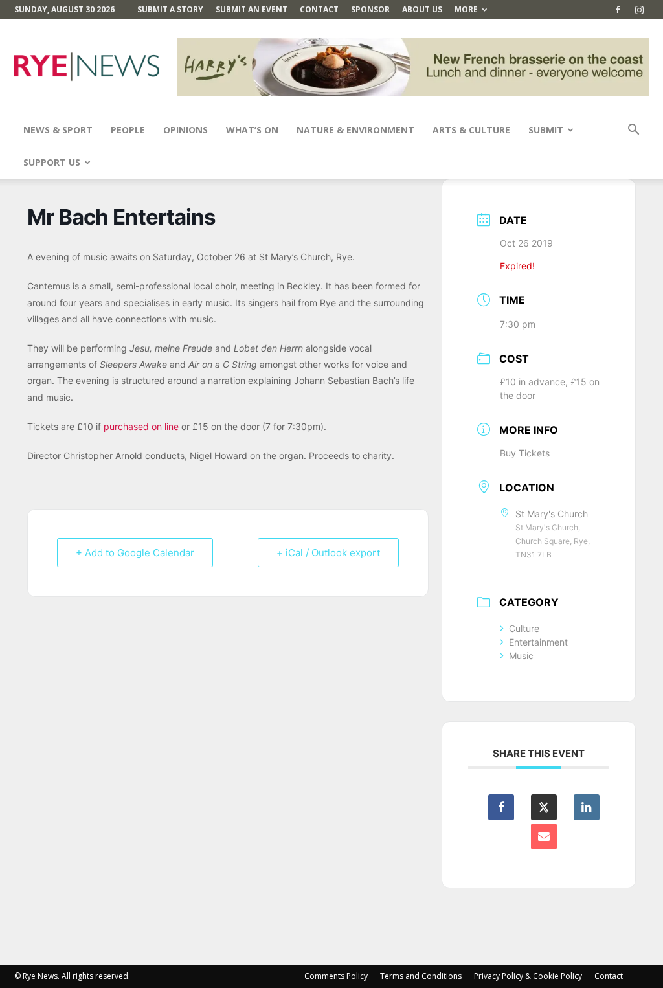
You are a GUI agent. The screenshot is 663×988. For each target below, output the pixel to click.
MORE (466, 9)
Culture (524, 628)
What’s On (252, 130)
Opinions (185, 130)
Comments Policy (336, 976)
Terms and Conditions (421, 976)
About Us (422, 9)
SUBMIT (545, 130)
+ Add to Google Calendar (135, 552)
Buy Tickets (525, 452)
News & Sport (58, 130)
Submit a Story (170, 9)
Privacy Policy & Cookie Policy (528, 976)
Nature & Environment (355, 130)
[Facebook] (617, 9)
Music (521, 655)
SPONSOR (370, 9)
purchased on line (141, 426)
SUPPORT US (51, 162)
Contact (319, 9)
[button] (633, 131)
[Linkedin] (587, 807)
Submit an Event (251, 9)
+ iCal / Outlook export (328, 552)
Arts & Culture (471, 130)
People (128, 130)
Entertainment (538, 641)
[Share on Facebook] (501, 807)
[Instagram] (639, 9)
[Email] (544, 836)
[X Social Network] (544, 807)
